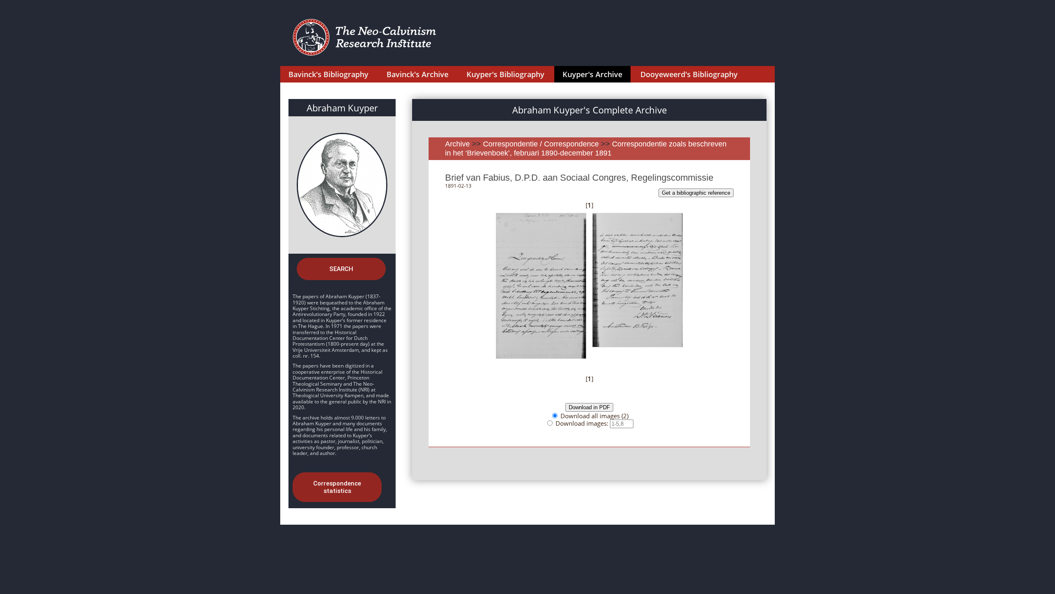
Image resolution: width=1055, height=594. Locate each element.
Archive (457, 144)
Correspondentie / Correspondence (541, 144)
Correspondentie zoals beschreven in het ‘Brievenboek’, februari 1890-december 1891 (586, 148)
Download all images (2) (594, 416)
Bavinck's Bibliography (328, 74)
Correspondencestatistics (337, 487)
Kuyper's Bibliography (505, 74)
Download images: (583, 423)
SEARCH (341, 269)
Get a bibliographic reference (696, 193)
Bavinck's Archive (417, 74)
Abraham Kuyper (342, 107)
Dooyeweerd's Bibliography (689, 74)
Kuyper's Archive (592, 74)
